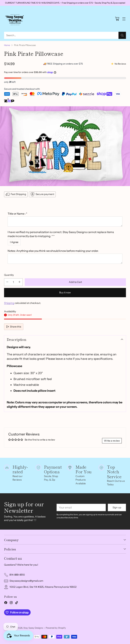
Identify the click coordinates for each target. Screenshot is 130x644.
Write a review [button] (112, 440)
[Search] (122, 35)
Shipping (9, 303)
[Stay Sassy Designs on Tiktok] (17, 603)
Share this (15, 326)
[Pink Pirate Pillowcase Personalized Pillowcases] (65, 146)
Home (7, 45)
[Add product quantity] (19, 282)
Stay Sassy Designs (33, 628)
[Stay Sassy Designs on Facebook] (6, 603)
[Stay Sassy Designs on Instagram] (11, 603)
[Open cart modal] (117, 18)
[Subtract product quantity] (7, 282)
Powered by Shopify (56, 628)
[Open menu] (123, 18)
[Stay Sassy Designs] (15, 18)
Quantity (9, 274)
